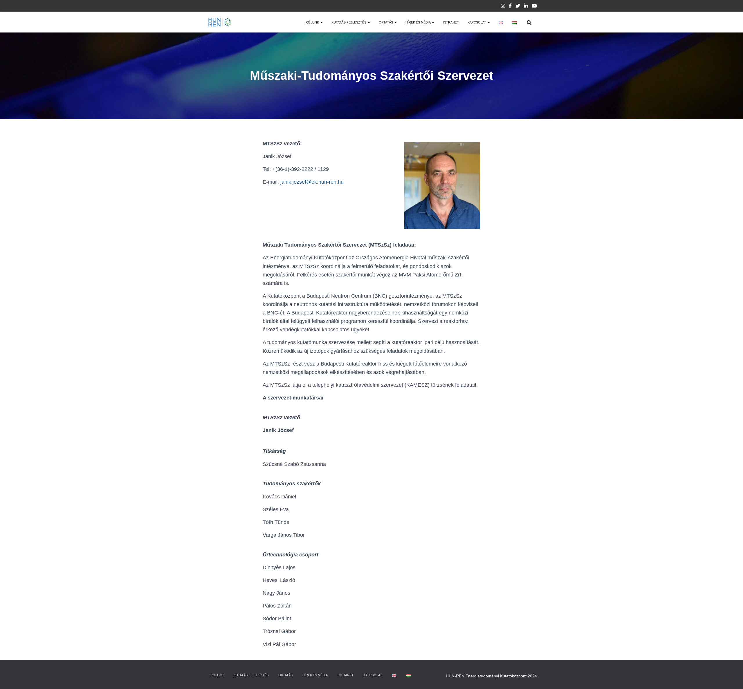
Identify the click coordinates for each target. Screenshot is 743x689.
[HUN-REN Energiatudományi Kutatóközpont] (220, 22)
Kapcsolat (477, 22)
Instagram (503, 6)
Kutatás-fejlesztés (349, 22)
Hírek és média (418, 22)
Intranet (451, 22)
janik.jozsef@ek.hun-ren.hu (312, 182)
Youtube (534, 6)
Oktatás (386, 22)
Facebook (510, 6)
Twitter (517, 6)
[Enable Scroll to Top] (731, 677)
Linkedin (526, 6)
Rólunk (313, 22)
